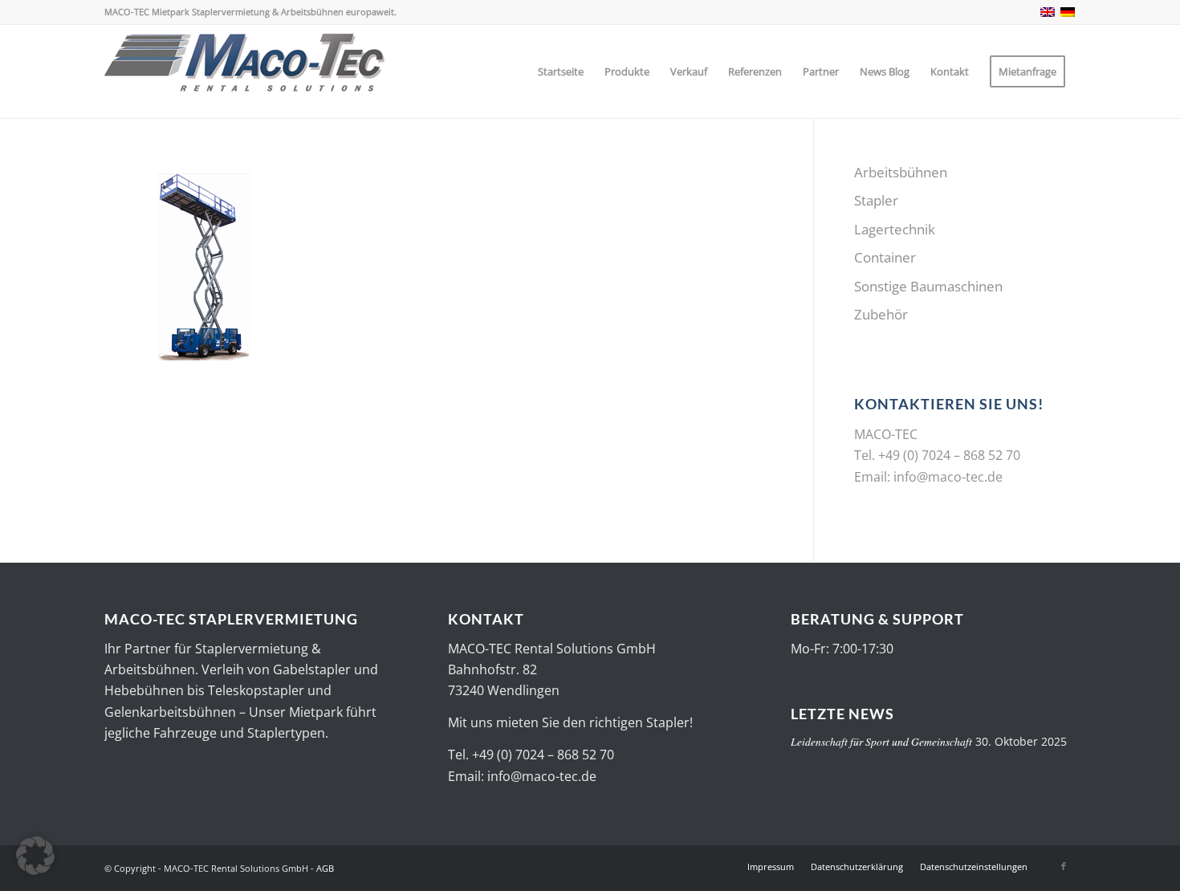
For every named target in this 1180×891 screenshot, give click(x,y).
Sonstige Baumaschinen (928, 286)
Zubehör (881, 314)
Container (885, 257)
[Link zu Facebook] (1064, 866)
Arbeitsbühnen (900, 172)
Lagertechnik (894, 229)
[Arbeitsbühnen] (204, 362)
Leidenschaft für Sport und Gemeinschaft (881, 741)
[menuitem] (560, 71)
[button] (35, 855)
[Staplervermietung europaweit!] (244, 71)
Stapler (876, 200)
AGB (325, 868)
